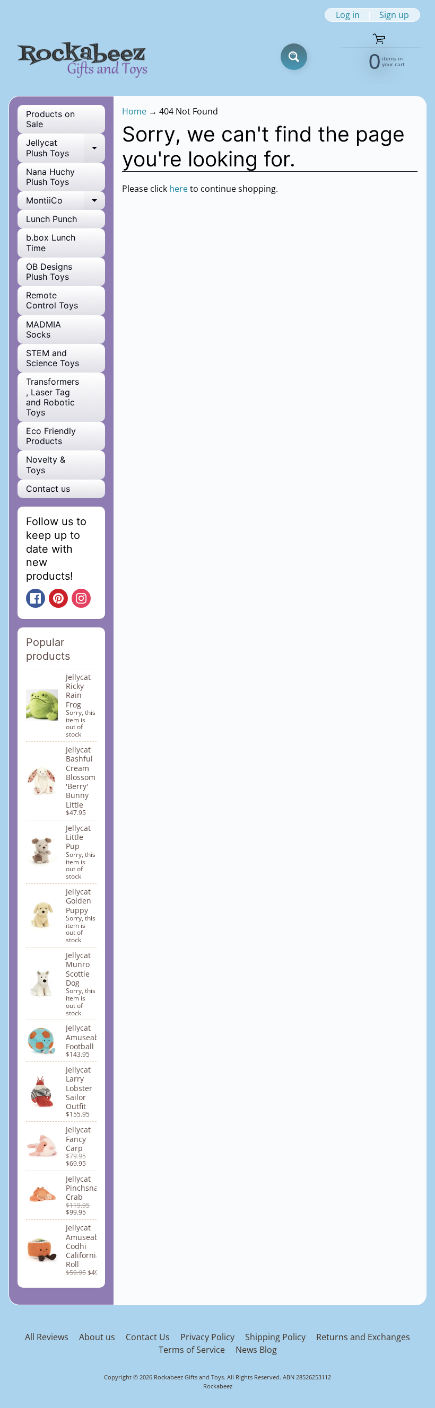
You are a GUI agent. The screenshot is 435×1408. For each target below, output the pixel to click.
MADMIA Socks (43, 329)
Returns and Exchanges (363, 1337)
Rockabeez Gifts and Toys (189, 1377)
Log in (348, 15)
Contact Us (148, 1337)
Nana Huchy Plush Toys (50, 176)
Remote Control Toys (52, 300)
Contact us (48, 488)
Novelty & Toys (45, 464)
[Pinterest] (58, 598)
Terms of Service (192, 1350)
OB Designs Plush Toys (49, 271)
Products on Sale (50, 119)
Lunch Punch (51, 219)
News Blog (256, 1350)
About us (97, 1337)
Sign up (394, 15)
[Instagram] (81, 598)
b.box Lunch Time (50, 242)
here (178, 188)
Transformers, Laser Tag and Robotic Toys (52, 397)
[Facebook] (35, 598)
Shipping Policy (275, 1337)
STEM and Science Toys (52, 358)
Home (134, 111)
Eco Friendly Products (51, 436)
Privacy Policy (207, 1337)
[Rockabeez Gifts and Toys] (84, 56)
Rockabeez (217, 1386)
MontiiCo (65, 202)
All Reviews (46, 1337)
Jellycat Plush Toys (65, 148)
